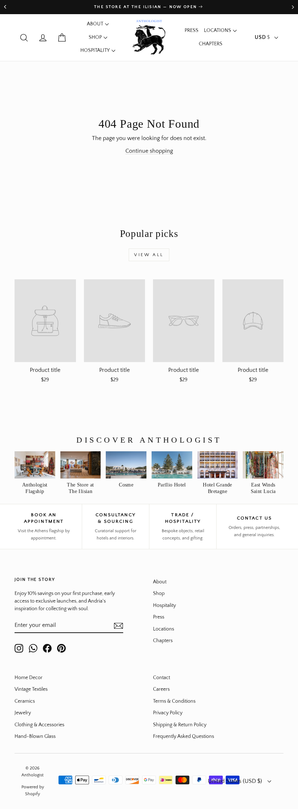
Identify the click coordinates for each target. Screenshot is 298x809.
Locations (217, 30)
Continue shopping (149, 151)
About (95, 24)
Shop (95, 37)
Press (191, 30)
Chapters (210, 44)
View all (149, 254)
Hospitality (95, 50)
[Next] (293, 7)
